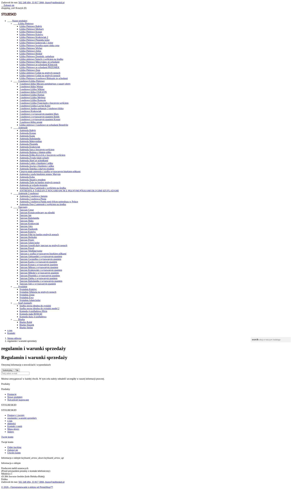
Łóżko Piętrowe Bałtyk (30, 26)
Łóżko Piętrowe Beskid (30, 53)
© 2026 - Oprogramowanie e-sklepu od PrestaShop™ (27, 487)
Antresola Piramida (28, 144)
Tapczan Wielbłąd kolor (30, 251)
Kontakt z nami (14, 426)
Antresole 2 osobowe (26, 193)
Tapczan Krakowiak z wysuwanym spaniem (40, 270)
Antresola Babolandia (29, 138)
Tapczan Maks (26, 220)
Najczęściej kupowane (18, 399)
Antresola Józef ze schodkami (33, 160)
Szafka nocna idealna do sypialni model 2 (39, 308)
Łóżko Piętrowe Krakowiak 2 (33, 37)
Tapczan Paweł (26, 248)
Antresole (20, 127)
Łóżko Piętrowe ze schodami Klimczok (38, 64)
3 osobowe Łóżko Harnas (31, 94)
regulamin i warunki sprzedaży (22, 418)
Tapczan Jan (25, 215)
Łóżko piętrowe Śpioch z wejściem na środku (41, 59)
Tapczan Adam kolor (29, 242)
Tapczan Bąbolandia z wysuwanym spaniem (40, 281)
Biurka (19, 319)
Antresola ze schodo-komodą (33, 185)
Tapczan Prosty (26, 240)
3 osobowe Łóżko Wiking (31, 89)
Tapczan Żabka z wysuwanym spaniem (38, 278)
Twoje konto (7, 437)
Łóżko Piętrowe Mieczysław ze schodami (39, 62)
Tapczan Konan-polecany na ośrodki (37, 212)
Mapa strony (13, 429)
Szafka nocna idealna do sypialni (35, 305)
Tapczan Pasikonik (28, 229)
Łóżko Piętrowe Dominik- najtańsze (36, 56)
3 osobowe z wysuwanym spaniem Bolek (39, 116)
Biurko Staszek (26, 325)
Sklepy (10, 431)
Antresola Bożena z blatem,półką (35, 152)
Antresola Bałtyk (27, 130)
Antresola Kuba (27, 177)
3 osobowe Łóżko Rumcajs (32, 100)
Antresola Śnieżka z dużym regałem (36, 168)
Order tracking (14, 447)
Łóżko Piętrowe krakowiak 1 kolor (36, 42)
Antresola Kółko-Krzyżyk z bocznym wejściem (42, 155)
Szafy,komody (22, 303)
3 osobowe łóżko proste (30, 122)
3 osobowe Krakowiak (30, 111)
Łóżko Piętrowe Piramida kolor (34, 40)
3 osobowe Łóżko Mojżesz (32, 97)
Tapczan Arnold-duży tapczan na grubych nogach (43, 245)
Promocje (11, 394)
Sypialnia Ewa (26, 297)
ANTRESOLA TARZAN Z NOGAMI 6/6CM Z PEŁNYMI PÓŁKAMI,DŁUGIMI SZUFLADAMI (69, 190)
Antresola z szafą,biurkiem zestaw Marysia (40, 174)
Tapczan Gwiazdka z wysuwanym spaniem (40, 259)
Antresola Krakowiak (29, 147)
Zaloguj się (12, 450)
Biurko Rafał (25, 322)
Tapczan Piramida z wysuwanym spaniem (39, 275)
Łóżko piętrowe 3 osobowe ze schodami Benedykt (43, 125)
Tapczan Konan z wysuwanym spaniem (38, 264)
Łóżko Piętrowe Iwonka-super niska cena (39, 45)
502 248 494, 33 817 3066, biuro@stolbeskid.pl (41, 2)
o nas (9, 330)
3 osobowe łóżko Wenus (31, 86)
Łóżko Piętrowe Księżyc (31, 34)
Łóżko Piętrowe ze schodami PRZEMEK (39, 67)
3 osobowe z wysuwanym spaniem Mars (39, 114)
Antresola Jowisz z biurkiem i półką (36, 166)
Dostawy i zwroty (15, 415)
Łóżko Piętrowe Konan (30, 31)
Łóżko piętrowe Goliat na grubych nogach (39, 73)
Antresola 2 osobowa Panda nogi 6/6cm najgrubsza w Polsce (48, 201)
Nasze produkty (17, 20)
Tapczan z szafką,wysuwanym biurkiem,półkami (42, 253)
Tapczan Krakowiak (29, 223)
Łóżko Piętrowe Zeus (29, 70)
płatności (11, 423)
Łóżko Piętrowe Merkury (31, 29)
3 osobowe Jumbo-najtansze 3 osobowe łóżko (41, 108)
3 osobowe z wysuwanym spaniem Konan (39, 119)
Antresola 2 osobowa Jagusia (33, 196)
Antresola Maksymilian (30, 141)
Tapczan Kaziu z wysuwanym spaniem (38, 262)
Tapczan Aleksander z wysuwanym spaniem (40, 256)
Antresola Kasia (27, 136)
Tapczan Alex (26, 226)
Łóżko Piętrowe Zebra (30, 51)
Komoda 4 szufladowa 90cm (33, 311)
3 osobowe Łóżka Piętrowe (29, 81)
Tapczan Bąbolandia (29, 218)
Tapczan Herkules (28, 237)
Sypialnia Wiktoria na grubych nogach (37, 292)
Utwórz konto (14, 452)
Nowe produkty (15, 397)
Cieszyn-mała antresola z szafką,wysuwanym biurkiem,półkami (49, 171)
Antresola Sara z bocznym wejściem (36, 149)
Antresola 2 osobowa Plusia (32, 199)
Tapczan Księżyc (27, 231)
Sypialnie (20, 286)
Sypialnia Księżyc (28, 289)
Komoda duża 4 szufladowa (32, 316)
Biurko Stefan (26, 327)
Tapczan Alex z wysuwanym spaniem (37, 283)
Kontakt (11, 333)
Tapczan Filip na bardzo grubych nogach (39, 234)
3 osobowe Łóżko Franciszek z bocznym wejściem (43, 103)
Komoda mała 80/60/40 (30, 314)
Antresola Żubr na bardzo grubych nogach (39, 182)
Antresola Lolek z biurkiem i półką (36, 163)
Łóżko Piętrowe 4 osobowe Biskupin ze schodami (43, 78)
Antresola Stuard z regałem (32, 179)
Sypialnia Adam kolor (29, 300)
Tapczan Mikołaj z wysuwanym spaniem (39, 273)
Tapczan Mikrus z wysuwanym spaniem (38, 267)
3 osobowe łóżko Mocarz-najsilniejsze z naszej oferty (45, 83)
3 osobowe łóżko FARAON (33, 92)
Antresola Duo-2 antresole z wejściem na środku (42, 188)
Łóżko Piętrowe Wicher (30, 48)
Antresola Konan (27, 133)
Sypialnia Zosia (26, 294)
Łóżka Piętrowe (23, 23)
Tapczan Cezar (26, 210)
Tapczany (20, 207)
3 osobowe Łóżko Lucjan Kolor (34, 105)
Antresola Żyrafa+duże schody (34, 157)
